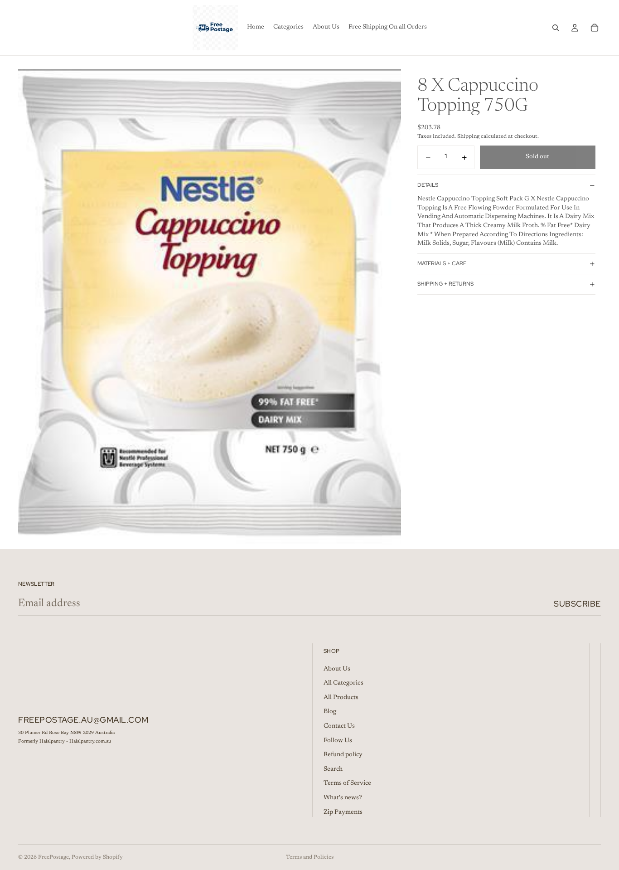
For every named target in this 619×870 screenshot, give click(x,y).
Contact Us (339, 726)
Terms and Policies (310, 857)
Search (333, 769)
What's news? (343, 797)
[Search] (556, 28)
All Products (341, 697)
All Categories (343, 683)
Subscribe (577, 603)
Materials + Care (441, 263)
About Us (337, 669)
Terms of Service (347, 783)
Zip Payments (343, 812)
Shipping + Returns (445, 284)
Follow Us (338, 740)
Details (427, 185)
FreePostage (53, 857)
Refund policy (343, 755)
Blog (330, 712)
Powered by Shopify (97, 857)
